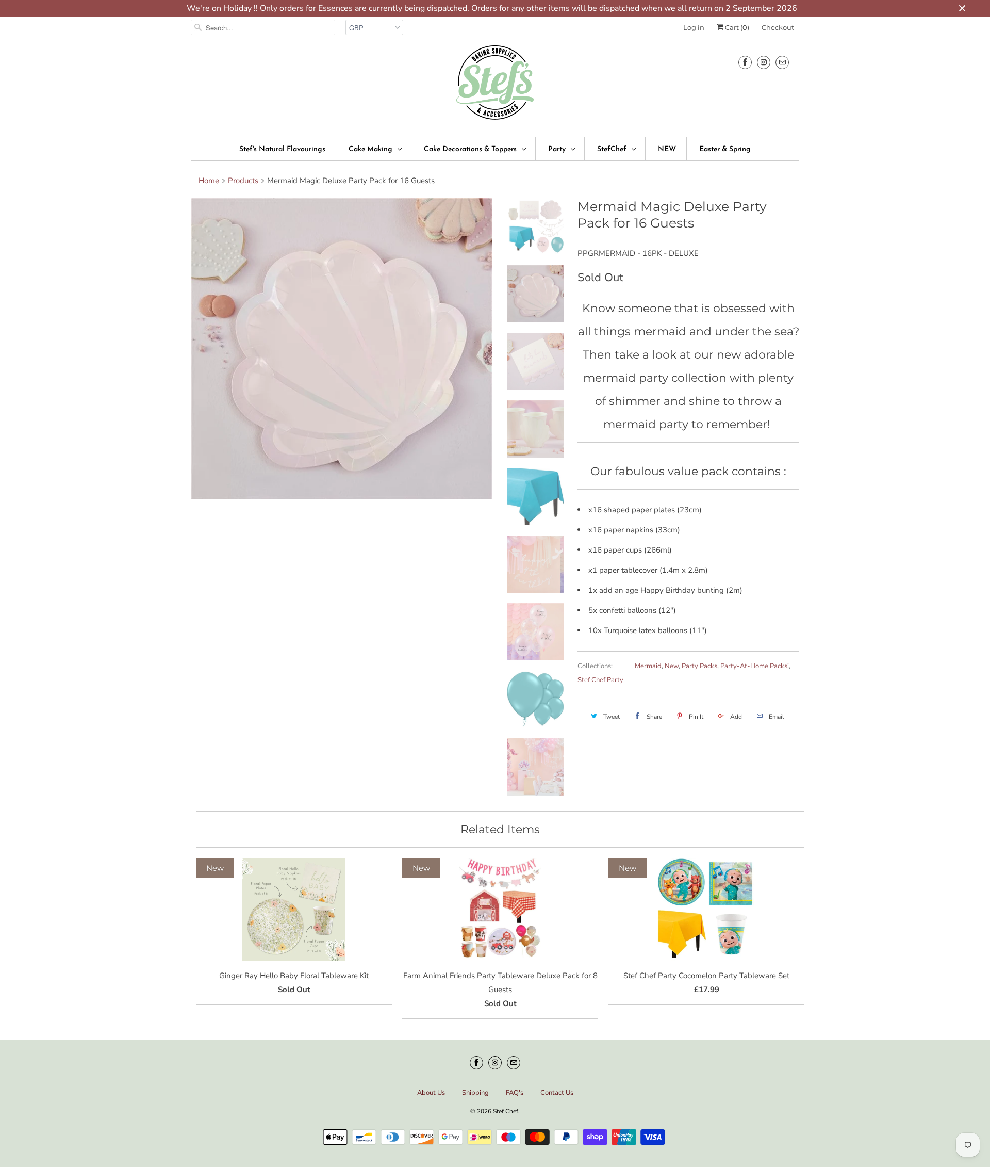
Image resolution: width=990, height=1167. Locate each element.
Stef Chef (505, 1111)
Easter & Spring (725, 149)
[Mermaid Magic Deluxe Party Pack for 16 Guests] (341, 348)
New (672, 666)
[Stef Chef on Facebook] (745, 62)
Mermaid (648, 666)
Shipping (475, 1092)
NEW (667, 149)
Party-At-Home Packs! (754, 666)
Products (243, 180)
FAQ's (514, 1092)
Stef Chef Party (600, 680)
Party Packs (699, 666)
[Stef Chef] (495, 85)
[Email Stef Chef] (782, 62)
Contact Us (556, 1092)
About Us (431, 1092)
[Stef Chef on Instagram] (763, 62)
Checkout (778, 27)
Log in (693, 27)
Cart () (736, 27)
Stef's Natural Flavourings (282, 149)
